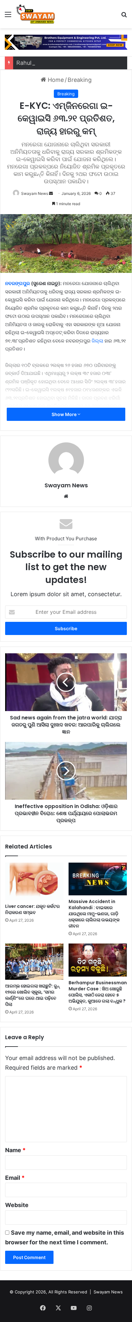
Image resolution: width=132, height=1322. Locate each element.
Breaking (80, 79)
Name (15, 1150)
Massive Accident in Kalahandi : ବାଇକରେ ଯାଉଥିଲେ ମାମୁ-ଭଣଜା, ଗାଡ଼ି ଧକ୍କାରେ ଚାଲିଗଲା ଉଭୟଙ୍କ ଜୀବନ (94, 913)
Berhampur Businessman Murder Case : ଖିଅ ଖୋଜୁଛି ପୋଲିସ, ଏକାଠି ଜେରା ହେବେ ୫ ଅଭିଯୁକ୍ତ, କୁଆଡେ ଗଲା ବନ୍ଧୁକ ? (98, 991)
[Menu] (8, 16)
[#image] (66, 42)
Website (17, 1205)
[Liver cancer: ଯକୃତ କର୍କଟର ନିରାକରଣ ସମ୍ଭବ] (34, 881)
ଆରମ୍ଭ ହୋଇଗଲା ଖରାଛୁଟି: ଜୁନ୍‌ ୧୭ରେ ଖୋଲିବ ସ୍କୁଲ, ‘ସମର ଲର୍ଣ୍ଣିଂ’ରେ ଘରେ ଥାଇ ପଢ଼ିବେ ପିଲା (32, 995)
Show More (65, 414)
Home (55, 79)
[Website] (66, 496)
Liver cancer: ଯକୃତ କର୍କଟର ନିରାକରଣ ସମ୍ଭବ (32, 909)
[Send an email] (51, 193)
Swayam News (34, 193)
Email (15, 1177)
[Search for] (124, 16)
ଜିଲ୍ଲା (97, 341)
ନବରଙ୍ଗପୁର (17, 283)
